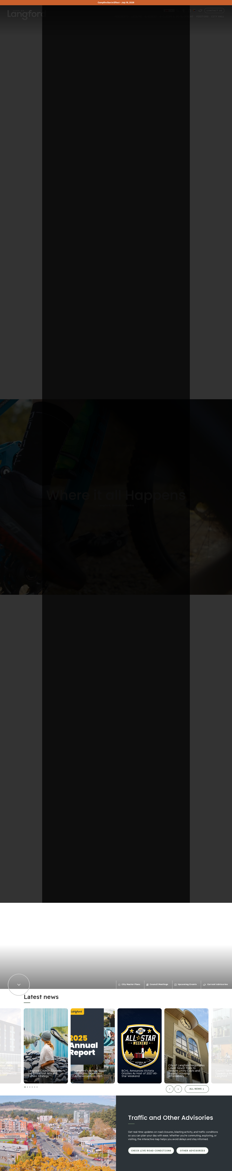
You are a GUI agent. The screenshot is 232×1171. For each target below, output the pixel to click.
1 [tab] (25, 1087)
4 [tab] (32, 1087)
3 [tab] (29, 1087)
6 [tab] (37, 1087)
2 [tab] (27, 1087)
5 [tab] (34, 1087)
